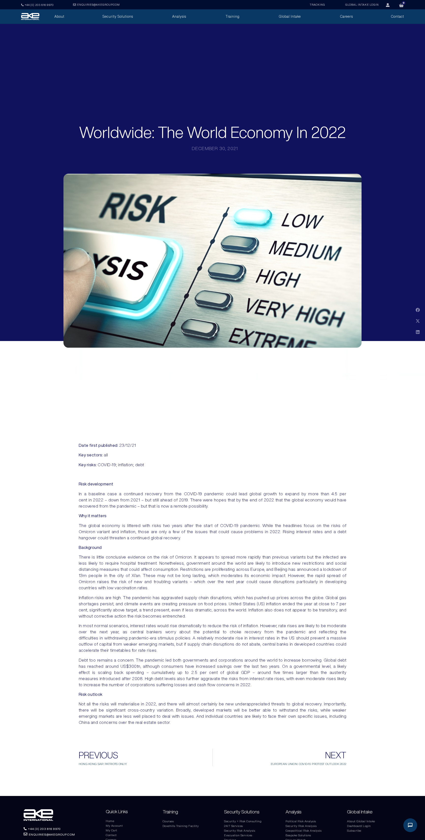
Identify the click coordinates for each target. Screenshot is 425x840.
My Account (114, 825)
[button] (417, 309)
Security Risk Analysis (239, 830)
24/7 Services (233, 825)
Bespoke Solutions (298, 835)
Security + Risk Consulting (242, 821)
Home (110, 821)
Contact (111, 835)
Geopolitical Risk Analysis (303, 830)
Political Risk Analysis (301, 821)
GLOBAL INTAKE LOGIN (362, 4)
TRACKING (317, 4)
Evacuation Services (238, 835)
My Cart (111, 830)
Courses (168, 821)
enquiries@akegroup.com (98, 4)
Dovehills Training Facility (181, 825)
